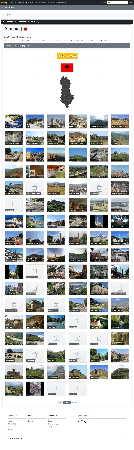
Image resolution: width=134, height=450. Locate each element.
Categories (41, 2)
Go (131, 2)
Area (15, 46)
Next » (74, 402)
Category (22, 46)
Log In (12, 7)
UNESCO (52, 2)
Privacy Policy (12, 424)
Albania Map (67, 56)
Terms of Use (12, 427)
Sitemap (30, 421)
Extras (62, 2)
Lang (5, 7)
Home (15, 2)
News (22, 2)
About (10, 430)
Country (8, 46)
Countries (30, 2)
